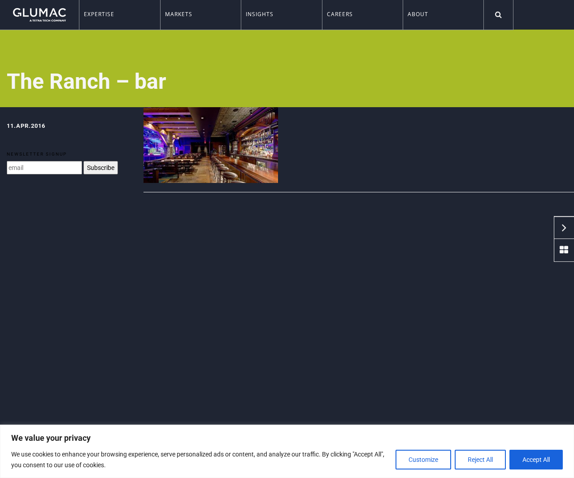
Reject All (480, 459)
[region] (287, 451)
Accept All (536, 459)
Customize (423, 459)
